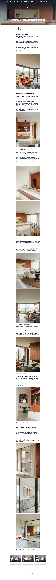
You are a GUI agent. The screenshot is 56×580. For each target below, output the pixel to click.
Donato (22, 422)
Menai (21, 324)
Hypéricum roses (36, 422)
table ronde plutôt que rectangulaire (33, 248)
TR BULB (28, 422)
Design (14, 1)
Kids (17, 1)
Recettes (37, 1)
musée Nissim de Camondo (30, 158)
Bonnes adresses (26, 1)
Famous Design (28, 373)
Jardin (41, 1)
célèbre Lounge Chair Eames (26, 334)
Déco (7, 1)
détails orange (21, 385)
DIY (10, 1)
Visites (21, 1)
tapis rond (27, 249)
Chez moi (45, 1)
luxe (37, 37)
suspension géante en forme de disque (22, 250)
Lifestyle (32, 1)
